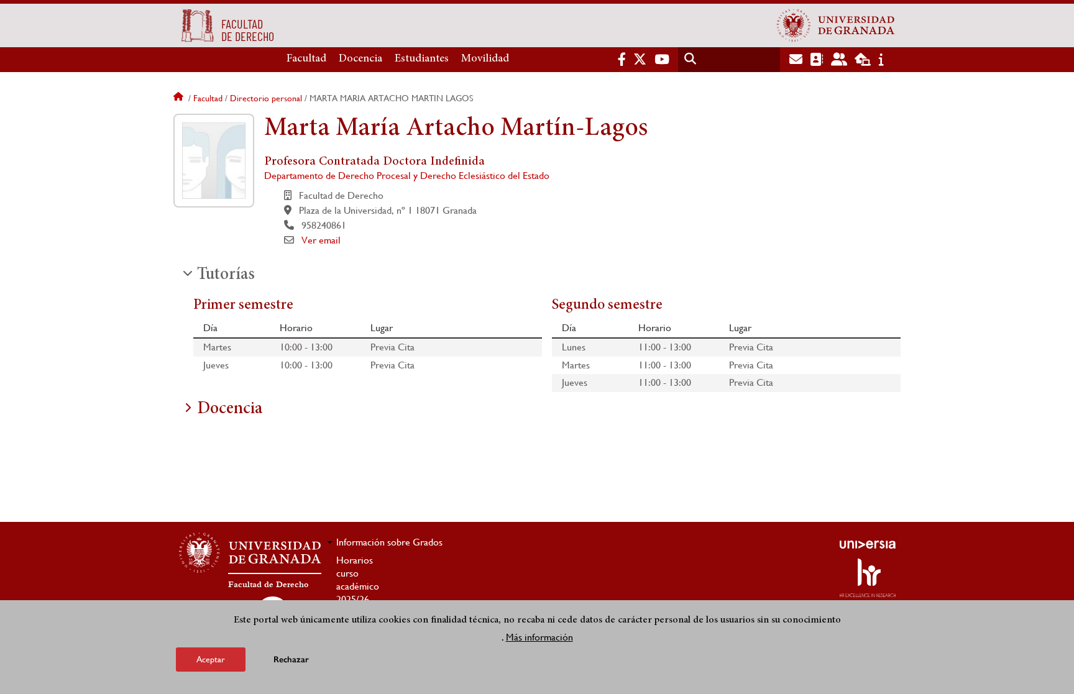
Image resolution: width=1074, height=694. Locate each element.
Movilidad (485, 59)
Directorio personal (266, 98)
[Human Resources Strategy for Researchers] (868, 578)
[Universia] (868, 544)
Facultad (306, 59)
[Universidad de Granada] (836, 25)
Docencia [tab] (229, 409)
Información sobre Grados (389, 542)
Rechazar (291, 659)
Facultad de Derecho (268, 585)
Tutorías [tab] (226, 275)
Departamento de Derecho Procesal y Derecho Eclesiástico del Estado (406, 175)
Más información (539, 637)
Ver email (321, 240)
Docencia (360, 59)
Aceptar (210, 659)
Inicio (179, 98)
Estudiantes (422, 59)
